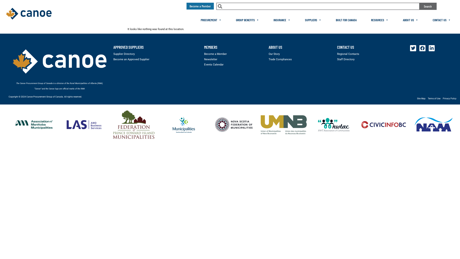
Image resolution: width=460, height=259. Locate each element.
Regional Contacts (348, 54)
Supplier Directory (124, 54)
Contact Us (440, 20)
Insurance (279, 20)
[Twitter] (413, 48)
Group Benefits (245, 20)
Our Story (274, 54)
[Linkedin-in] (432, 48)
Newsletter (210, 59)
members (210, 47)
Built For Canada (346, 20)
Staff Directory (346, 59)
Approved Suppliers (128, 47)
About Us (408, 20)
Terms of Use (434, 98)
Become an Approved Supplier (131, 59)
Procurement (209, 20)
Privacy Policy (449, 98)
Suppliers (311, 20)
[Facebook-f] (422, 48)
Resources (377, 20)
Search (428, 6)
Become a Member (215, 54)
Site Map (421, 98)
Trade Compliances (280, 59)
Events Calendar (214, 64)
